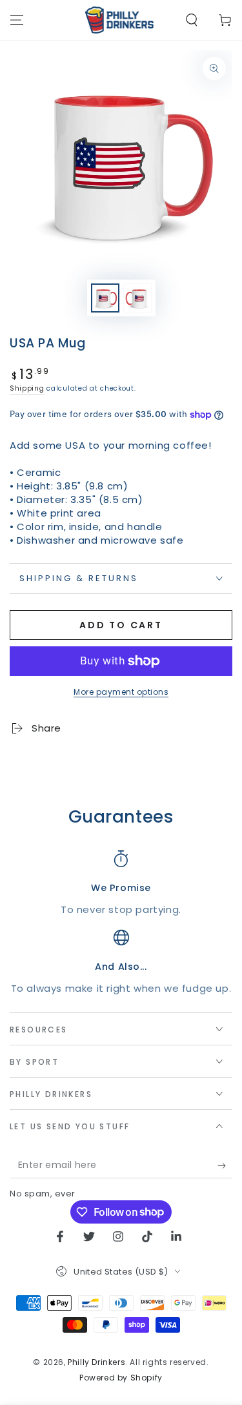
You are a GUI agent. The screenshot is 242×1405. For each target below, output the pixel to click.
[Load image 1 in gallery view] (105, 298)
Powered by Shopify (121, 1378)
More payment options (121, 691)
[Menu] (17, 20)
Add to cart (121, 625)
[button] (191, 20)
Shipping (27, 388)
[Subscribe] (224, 1165)
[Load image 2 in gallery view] (137, 298)
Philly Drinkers (96, 1362)
